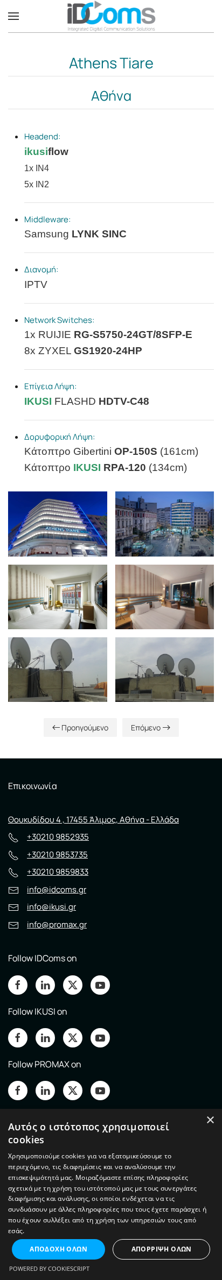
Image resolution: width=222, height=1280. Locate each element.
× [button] (210, 1120)
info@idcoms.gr (56, 889)
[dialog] (111, 1194)
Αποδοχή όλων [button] (58, 1249)
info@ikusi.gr (51, 906)
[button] (13, 16)
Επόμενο (146, 727)
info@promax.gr (57, 924)
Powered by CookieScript (49, 1268)
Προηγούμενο (84, 727)
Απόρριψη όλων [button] (161, 1249)
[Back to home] (111, 16)
